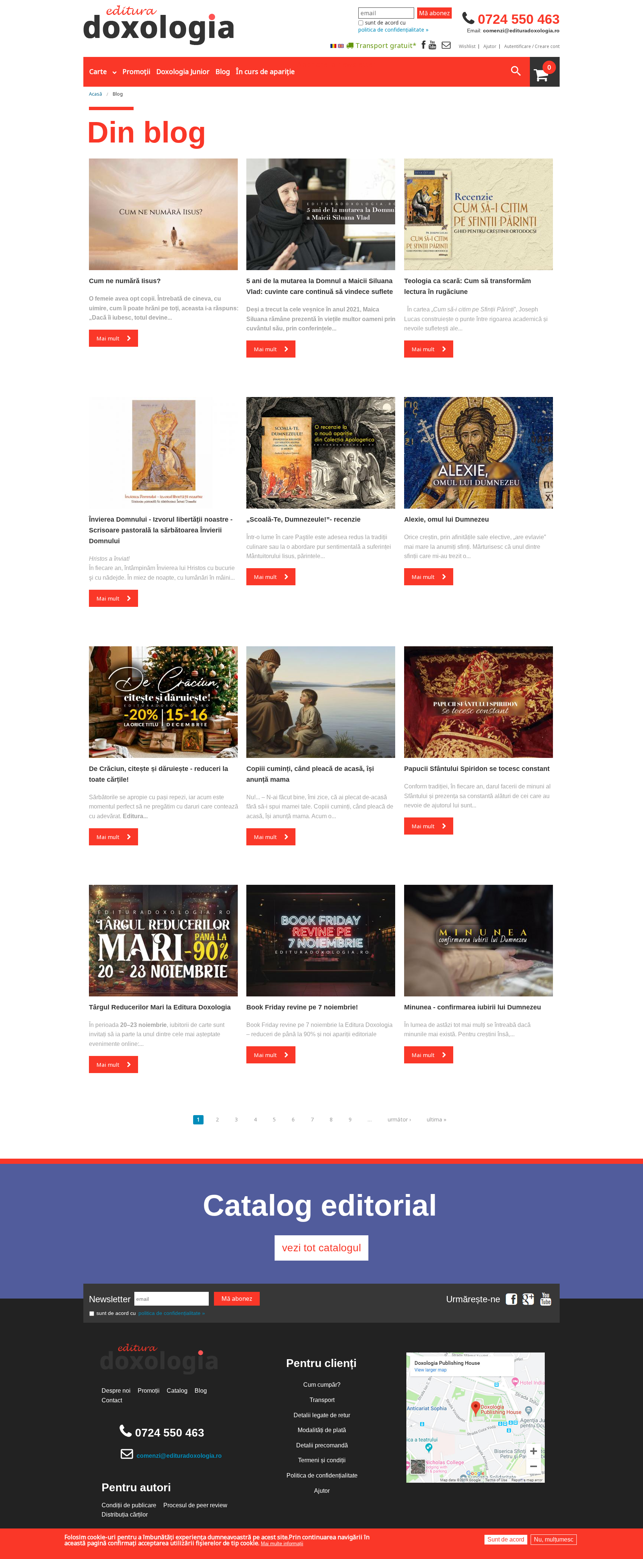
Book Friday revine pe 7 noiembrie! (302, 1007)
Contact (112, 1400)
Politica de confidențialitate (322, 1475)
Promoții (136, 71)
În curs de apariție (265, 71)
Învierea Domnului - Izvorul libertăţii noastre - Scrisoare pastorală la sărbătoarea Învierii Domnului (161, 530)
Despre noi (116, 1390)
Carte (98, 71)
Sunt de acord (505, 1539)
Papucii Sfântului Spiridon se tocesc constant (477, 768)
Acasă (95, 93)
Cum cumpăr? (321, 1385)
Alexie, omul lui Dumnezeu (446, 519)
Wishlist (467, 46)
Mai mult (107, 338)
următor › (399, 1119)
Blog (222, 71)
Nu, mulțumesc (553, 1539)
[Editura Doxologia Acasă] (159, 23)
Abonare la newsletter (336, 63)
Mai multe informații (282, 1543)
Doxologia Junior (182, 71)
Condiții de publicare (129, 1505)
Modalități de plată (322, 1430)
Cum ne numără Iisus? (125, 281)
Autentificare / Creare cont (532, 46)
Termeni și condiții (322, 1460)
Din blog (146, 132)
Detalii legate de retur (322, 1415)
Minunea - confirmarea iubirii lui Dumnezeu (472, 1007)
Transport (322, 1400)
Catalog (177, 1390)
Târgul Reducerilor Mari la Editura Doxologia (160, 1007)
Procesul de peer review (195, 1505)
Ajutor (489, 46)
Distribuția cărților (125, 1514)
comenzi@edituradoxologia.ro (179, 1456)
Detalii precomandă (322, 1445)
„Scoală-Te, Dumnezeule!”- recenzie (303, 519)
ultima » (437, 1119)
